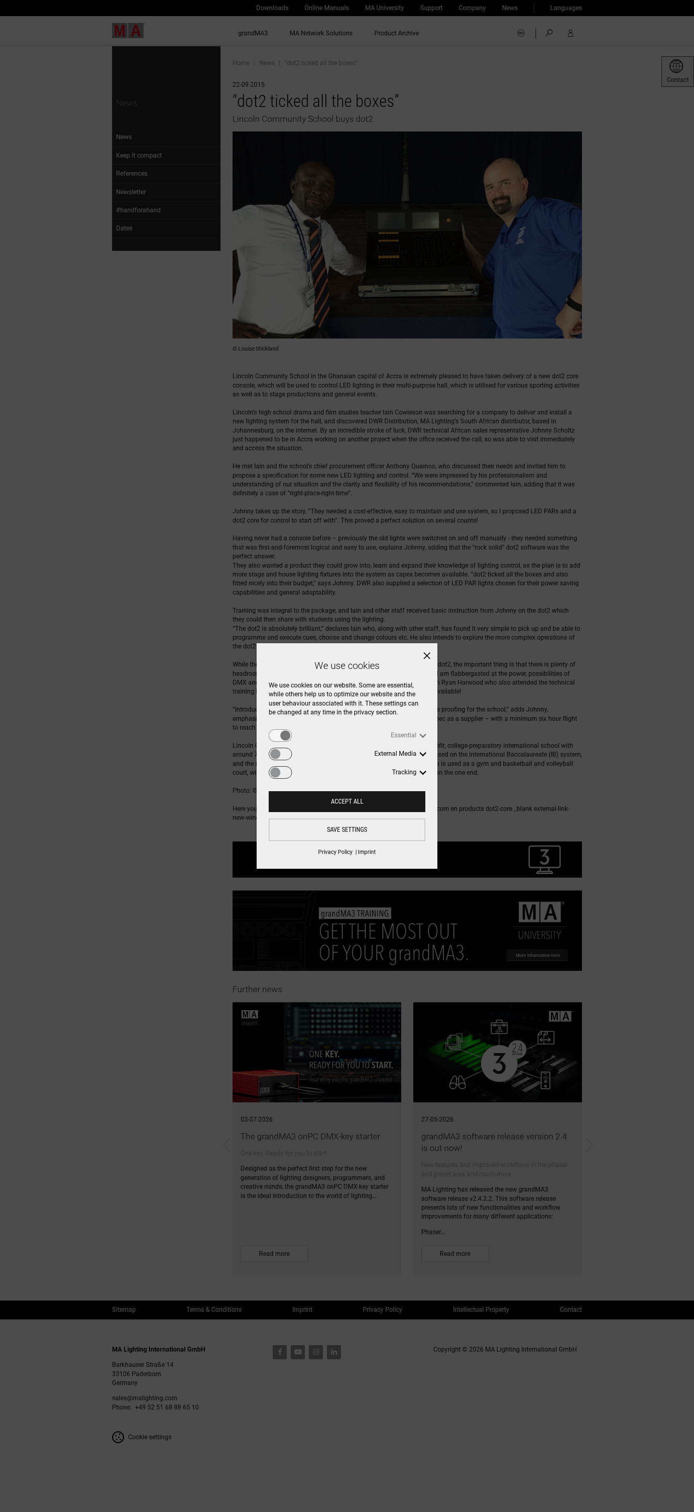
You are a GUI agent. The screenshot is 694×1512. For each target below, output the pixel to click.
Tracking (404, 772)
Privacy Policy (335, 852)
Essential (403, 735)
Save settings (347, 829)
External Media (395, 753)
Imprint (367, 852)
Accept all (347, 801)
